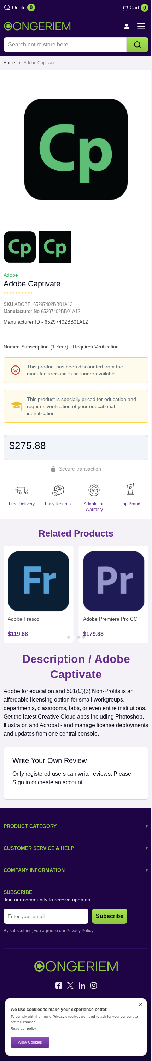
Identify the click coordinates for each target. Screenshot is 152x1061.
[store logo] (37, 26)
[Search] (137, 44)
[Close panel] (140, 1004)
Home (9, 62)
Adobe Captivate (40, 62)
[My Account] (126, 26)
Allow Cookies (30, 1042)
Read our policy (23, 1028)
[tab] (68, 637)
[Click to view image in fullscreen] (76, 149)
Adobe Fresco (23, 619)
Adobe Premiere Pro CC (110, 619)
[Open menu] (141, 26)
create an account (60, 782)
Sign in (21, 782)
